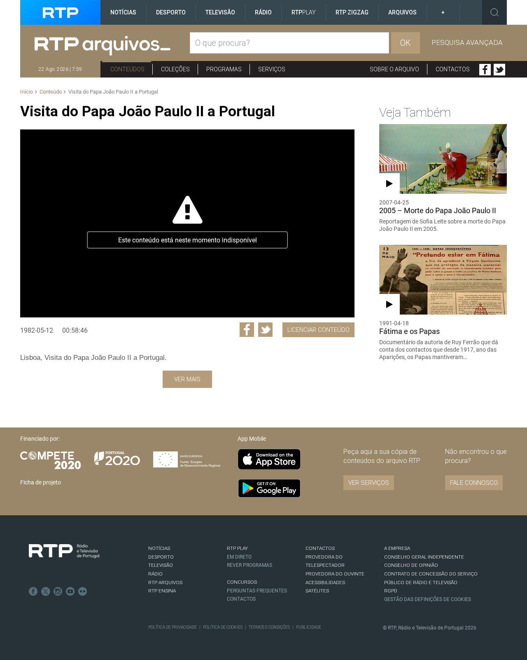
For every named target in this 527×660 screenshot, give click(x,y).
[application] (187, 223)
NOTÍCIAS (159, 548)
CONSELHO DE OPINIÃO (411, 565)
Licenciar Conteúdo (318, 330)
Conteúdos (127, 69)
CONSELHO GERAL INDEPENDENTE (424, 557)
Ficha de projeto (40, 482)
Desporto (171, 12)
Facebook (485, 69)
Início (26, 92)
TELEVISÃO (160, 565)
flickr (82, 591)
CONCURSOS (242, 582)
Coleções (175, 69)
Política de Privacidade (172, 627)
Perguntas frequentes (257, 591)
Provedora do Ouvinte (334, 574)
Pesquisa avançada (467, 42)
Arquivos (402, 12)
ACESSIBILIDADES (325, 582)
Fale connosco (474, 482)
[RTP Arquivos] (112, 46)
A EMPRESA (397, 548)
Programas (224, 69)
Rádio (263, 12)
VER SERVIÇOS (368, 482)
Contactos (453, 69)
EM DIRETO (239, 557)
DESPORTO (161, 557)
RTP (303, 12)
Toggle (494, 12)
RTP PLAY (237, 548)
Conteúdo (51, 92)
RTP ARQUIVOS (165, 582)
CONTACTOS (320, 548)
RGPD (390, 591)
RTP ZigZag (352, 12)
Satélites (317, 591)
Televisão (220, 12)
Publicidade (308, 627)
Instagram (58, 591)
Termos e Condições (269, 627)
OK (405, 43)
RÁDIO (155, 574)
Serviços (271, 69)
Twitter (499, 69)
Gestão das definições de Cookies (427, 599)
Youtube (70, 591)
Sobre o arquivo (394, 69)
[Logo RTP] (64, 551)
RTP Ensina (162, 591)
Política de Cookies (223, 627)
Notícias (123, 12)
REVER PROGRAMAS (249, 565)
